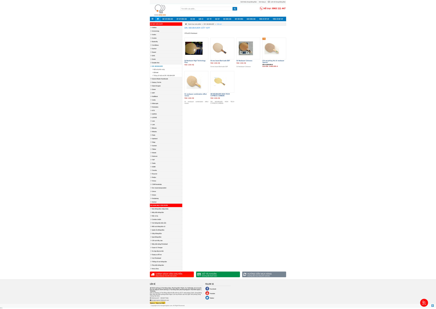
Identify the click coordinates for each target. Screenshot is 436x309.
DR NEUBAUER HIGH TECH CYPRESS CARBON (220, 95)
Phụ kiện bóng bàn (158, 265)
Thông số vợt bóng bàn (159, 261)
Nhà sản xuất (157, 24)
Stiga (153, 142)
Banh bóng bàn (251, 19)
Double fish (155, 63)
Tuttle (154, 163)
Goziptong (155, 198)
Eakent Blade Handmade (160, 79)
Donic (154, 59)
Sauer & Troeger (157, 247)
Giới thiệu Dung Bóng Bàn (248, 2)
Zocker (154, 202)
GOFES (154, 114)
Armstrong (155, 31)
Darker (154, 48)
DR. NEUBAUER (157, 66)
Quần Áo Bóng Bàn (158, 230)
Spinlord (154, 138)
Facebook (213, 289)
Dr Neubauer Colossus (244, 61)
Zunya (154, 195)
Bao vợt (217, 19)
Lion (153, 121)
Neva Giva (155, 269)
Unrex (154, 191)
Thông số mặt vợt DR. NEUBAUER (164, 75)
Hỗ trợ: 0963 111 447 (275, 8)
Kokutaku (155, 107)
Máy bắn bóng (239, 19)
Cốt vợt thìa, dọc (157, 240)
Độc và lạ (155, 216)
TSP (153, 160)
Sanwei (154, 145)
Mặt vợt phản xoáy (159, 69)
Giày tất (209, 19)
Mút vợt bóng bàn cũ (158, 226)
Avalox (154, 38)
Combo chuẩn (156, 219)
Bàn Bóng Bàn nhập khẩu (160, 209)
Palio (153, 135)
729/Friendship (157, 184)
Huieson (154, 156)
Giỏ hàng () (262, 2)
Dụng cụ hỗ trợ (157, 254)
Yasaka (154, 170)
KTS (153, 110)
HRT (153, 93)
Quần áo (201, 19)
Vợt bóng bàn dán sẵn (159, 223)
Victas (154, 181)
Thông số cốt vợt (264, 19)
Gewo (154, 89)
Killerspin (155, 103)
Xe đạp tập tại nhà (158, 251)
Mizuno (154, 128)
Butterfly (155, 41)
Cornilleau (155, 45)
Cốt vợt (155, 72)
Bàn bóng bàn (227, 19)
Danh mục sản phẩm (160, 205)
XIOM (153, 167)
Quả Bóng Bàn (156, 237)
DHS (153, 56)
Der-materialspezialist (159, 188)
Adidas (154, 27)
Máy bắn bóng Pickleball (160, 244)
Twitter (212, 298)
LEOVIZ (154, 117)
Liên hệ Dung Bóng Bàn (278, 2)
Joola (154, 100)
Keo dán (192, 19)
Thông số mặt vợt (278, 19)
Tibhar (154, 149)
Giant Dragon (156, 86)
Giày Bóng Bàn (157, 233)
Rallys (154, 177)
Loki (153, 124)
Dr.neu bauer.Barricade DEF (220, 61)
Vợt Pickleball (156, 258)
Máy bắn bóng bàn (158, 212)
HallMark (155, 96)
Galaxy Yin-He (156, 82)
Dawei (154, 52)
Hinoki (154, 153)
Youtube (212, 293)
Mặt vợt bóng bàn (167, 19)
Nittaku (154, 131)
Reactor (154, 174)
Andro (154, 34)
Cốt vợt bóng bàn (182, 19)
